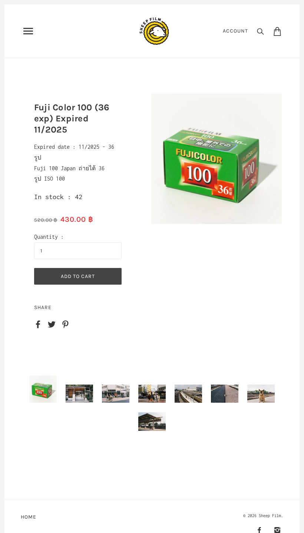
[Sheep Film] (154, 30)
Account (235, 31)
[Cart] (277, 31)
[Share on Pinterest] (65, 324)
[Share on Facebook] (38, 324)
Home (28, 517)
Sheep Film (270, 515)
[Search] (260, 31)
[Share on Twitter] (52, 324)
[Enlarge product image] (216, 159)
